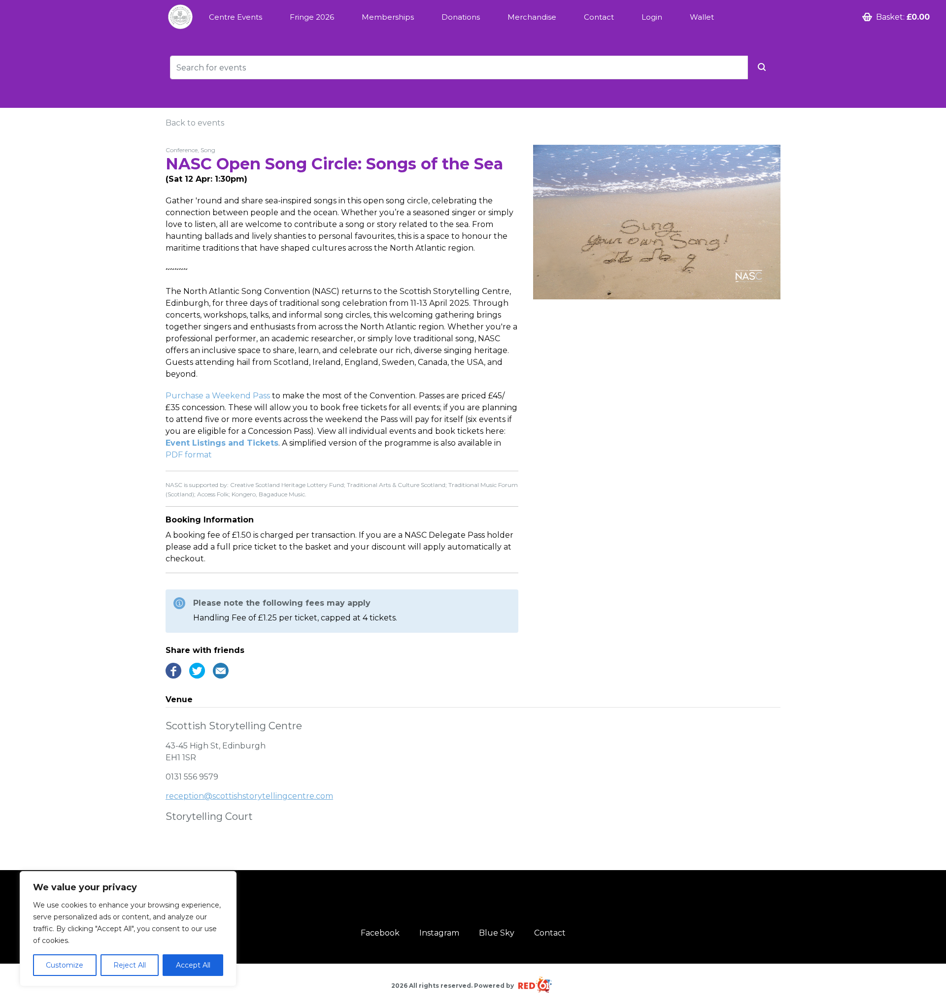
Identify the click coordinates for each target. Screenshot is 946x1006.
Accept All (193, 965)
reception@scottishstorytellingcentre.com (249, 796)
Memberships (388, 17)
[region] (128, 928)
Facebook (380, 933)
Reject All (129, 965)
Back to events (195, 123)
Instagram (439, 933)
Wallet (702, 17)
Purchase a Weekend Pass (218, 395)
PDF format (189, 454)
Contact (599, 17)
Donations (460, 17)
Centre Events (235, 17)
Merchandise (531, 17)
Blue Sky (496, 933)
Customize (64, 965)
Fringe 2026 (312, 17)
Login (652, 17)
